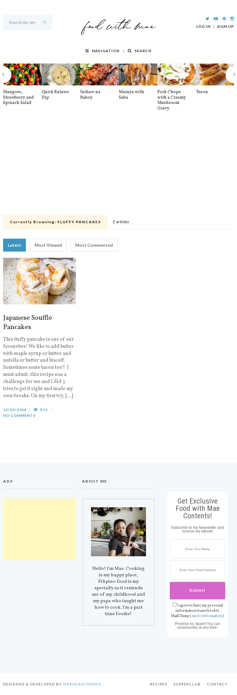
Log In (203, 26)
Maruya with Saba (131, 94)
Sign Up (225, 26)
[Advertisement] (118, 166)
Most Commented (94, 245)
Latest (14, 245)
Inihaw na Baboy (90, 94)
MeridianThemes (82, 684)
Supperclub (187, 684)
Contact (217, 684)
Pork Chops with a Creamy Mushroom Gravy (171, 100)
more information (207, 616)
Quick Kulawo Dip (55, 94)
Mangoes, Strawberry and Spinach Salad (18, 97)
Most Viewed (48, 245)
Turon (202, 92)
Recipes (158, 684)
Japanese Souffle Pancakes (27, 323)
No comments (19, 415)
